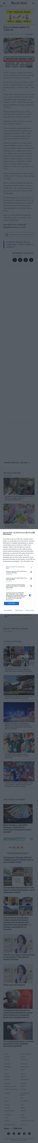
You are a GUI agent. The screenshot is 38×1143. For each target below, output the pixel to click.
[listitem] (19, 567)
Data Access (19, 610)
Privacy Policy (30, 610)
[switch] (30, 572)
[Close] (34, 533)
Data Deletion (8, 610)
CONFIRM (11, 603)
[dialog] (19, 571)
